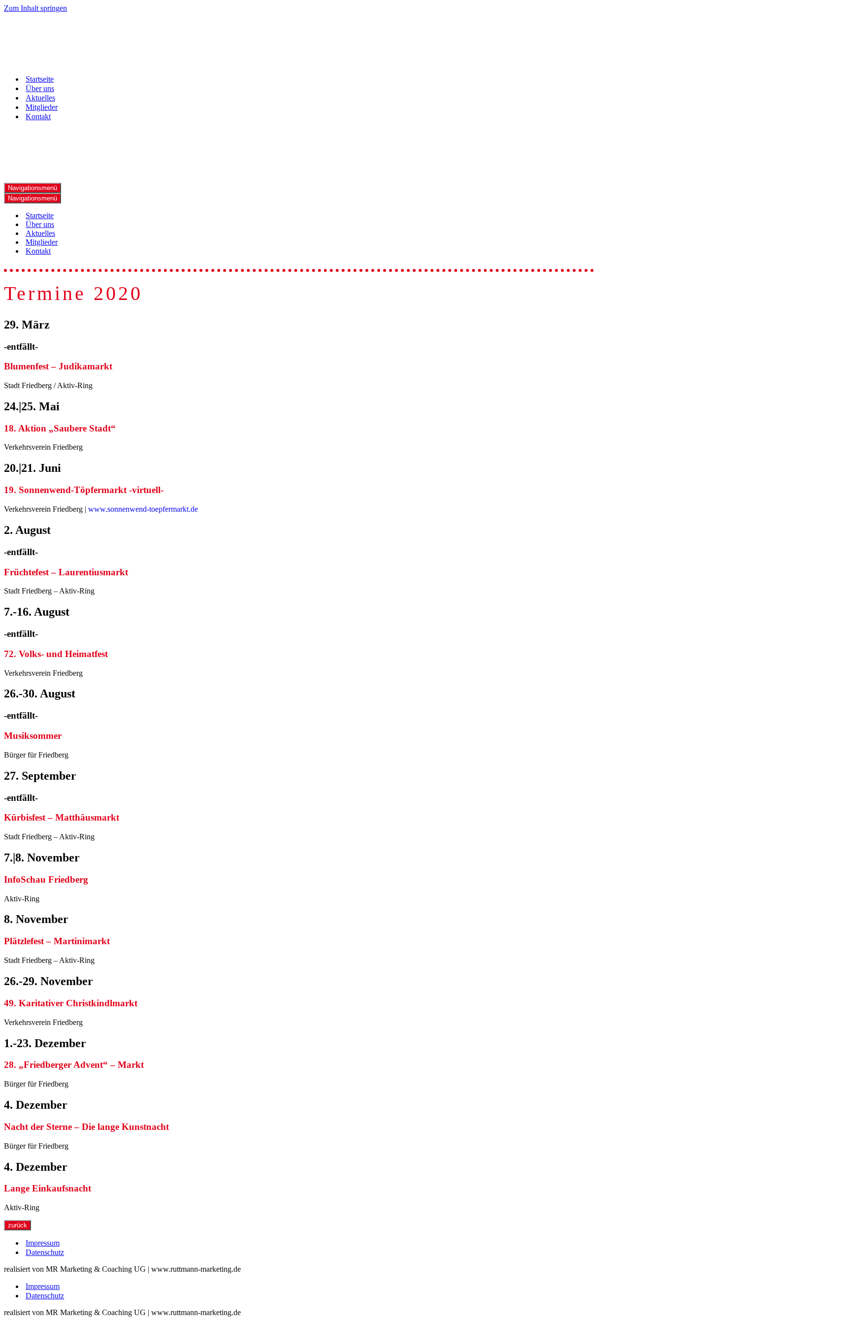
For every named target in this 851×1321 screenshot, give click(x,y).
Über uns (40, 88)
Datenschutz (45, 1252)
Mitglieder (42, 107)
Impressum (43, 1243)
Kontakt (38, 116)
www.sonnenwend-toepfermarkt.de (143, 509)
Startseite (40, 79)
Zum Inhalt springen (35, 8)
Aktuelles (40, 98)
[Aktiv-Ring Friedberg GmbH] (53, 62)
